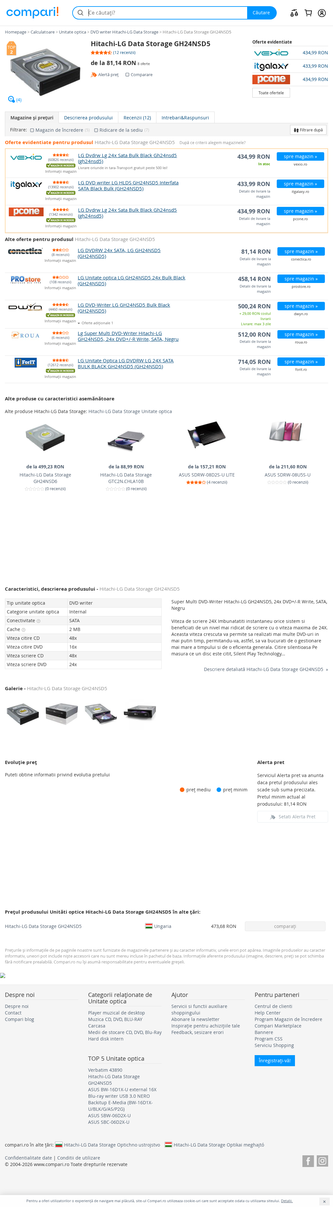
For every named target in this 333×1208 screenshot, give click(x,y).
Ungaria (162, 926)
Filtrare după (311, 129)
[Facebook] (308, 1160)
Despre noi (17, 1006)
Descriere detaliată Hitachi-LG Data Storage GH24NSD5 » (266, 669)
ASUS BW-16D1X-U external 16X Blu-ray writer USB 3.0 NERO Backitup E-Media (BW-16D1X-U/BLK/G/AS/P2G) (122, 1099)
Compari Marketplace (278, 1026)
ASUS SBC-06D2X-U (108, 1122)
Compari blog (19, 1019)
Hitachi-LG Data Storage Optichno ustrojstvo (112, 1145)
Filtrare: (18, 130)
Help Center (268, 1013)
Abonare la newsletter (195, 1019)
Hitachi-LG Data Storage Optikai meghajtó (219, 1145)
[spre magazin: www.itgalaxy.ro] (271, 66)
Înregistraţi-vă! (275, 1060)
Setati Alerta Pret (297, 816)
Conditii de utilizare (78, 1158)
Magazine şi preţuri (31, 117)
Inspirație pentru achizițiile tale (205, 1026)
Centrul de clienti (273, 1006)
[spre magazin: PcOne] (271, 79)
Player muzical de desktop (116, 1013)
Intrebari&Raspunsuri (185, 117)
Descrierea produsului (88, 117)
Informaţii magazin (61, 171)
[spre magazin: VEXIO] (271, 53)
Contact (13, 1013)
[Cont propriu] (321, 13)
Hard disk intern (106, 1039)
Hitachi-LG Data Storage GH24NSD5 (43, 926)
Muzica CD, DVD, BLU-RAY (115, 1019)
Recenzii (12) (137, 117)
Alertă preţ (108, 74)
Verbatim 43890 (105, 1070)
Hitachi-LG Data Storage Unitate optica (130, 411)
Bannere (264, 1032)
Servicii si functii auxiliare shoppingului (199, 1009)
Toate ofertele (271, 92)
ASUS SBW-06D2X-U (109, 1115)
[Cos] (308, 13)
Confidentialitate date (28, 1158)
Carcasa (96, 1026)
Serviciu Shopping (274, 1045)
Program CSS (269, 1039)
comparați (285, 926)
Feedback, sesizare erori (197, 1032)
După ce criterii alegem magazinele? (213, 142)
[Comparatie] (294, 13)
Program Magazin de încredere (288, 1019)
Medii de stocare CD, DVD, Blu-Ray (125, 1032)
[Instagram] (322, 1160)
